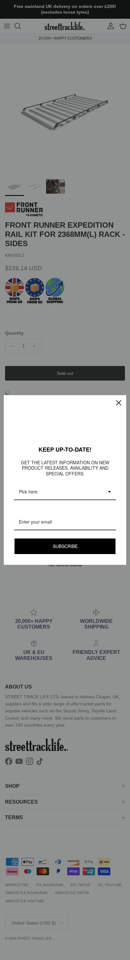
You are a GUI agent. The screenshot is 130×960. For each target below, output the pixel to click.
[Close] (118, 402)
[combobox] (65, 492)
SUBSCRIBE (65, 546)
